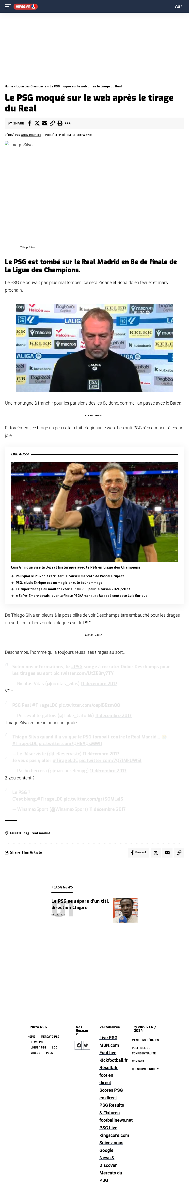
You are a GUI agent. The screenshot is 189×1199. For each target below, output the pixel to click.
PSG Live (108, 1127)
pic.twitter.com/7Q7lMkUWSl (110, 760)
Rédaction (58, 914)
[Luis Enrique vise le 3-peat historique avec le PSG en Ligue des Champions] (94, 512)
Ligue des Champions (31, 86)
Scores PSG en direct (111, 1094)
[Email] (44, 123)
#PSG (76, 667)
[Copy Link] (52, 123)
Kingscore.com (111, 1135)
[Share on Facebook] (29, 123)
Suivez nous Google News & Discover (111, 1154)
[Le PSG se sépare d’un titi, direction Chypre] (125, 910)
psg (26, 833)
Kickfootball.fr (111, 1060)
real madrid (41, 833)
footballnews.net (111, 1120)
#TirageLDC (45, 705)
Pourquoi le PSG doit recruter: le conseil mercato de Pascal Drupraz (70, 576)
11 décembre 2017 (99, 684)
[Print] (59, 123)
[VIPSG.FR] (25, 6)
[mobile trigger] (9, 6)
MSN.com (109, 1045)
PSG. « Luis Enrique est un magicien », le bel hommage (59, 583)
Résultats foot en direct (108, 1075)
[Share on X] (36, 123)
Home (9, 86)
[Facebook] (79, 1045)
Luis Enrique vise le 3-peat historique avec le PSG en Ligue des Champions (75, 567)
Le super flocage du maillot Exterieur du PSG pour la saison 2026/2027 (73, 589)
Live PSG (108, 1037)
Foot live (107, 1052)
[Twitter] (85, 1045)
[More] (67, 123)
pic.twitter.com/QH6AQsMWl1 (70, 744)
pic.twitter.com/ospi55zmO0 (89, 705)
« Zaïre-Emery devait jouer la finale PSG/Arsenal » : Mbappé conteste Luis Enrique (81, 596)
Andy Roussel (31, 135)
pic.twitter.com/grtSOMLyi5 (93, 799)
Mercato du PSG (110, 1176)
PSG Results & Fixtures (111, 1109)
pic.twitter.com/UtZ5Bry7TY (83, 673)
